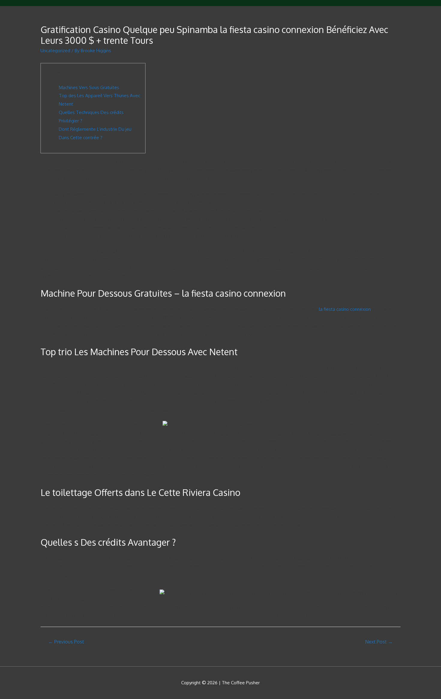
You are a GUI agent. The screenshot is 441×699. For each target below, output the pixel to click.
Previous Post (66, 642)
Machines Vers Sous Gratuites (89, 87)
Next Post (379, 642)
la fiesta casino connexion (345, 309)
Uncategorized (55, 50)
